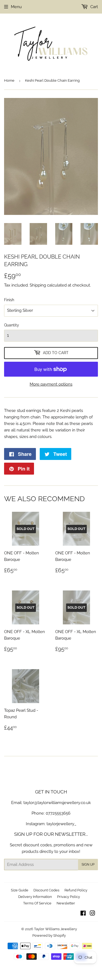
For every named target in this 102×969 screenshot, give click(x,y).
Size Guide (19, 890)
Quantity (11, 325)
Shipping (38, 285)
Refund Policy (75, 890)
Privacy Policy (68, 897)
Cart (93, 6)
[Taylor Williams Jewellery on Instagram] (92, 913)
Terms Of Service (37, 903)
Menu (16, 6)
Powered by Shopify (49, 935)
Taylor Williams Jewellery (55, 929)
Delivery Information (35, 897)
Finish (9, 300)
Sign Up (88, 864)
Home (9, 80)
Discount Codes (46, 890)
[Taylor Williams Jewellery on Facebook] (83, 913)
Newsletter (66, 903)
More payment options (51, 384)
